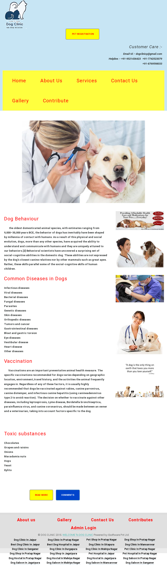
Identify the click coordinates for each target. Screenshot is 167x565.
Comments (67, 495)
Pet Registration (83, 34)
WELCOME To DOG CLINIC (78, 534)
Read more (41, 495)
